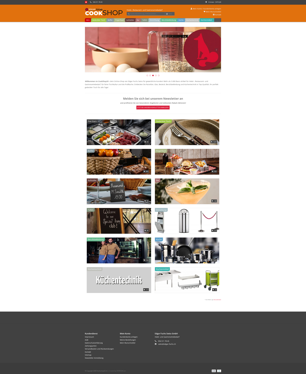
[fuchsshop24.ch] (153, 12)
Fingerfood (119, 20)
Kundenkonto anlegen (129, 337)
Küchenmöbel (206, 20)
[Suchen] (128, 14)
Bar (138, 20)
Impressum (89, 337)
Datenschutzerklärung (94, 343)
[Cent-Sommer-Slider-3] (153, 49)
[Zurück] (89, 49)
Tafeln (144, 20)
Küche (181, 20)
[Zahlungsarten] (213, 371)
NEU (88, 20)
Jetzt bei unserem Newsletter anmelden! (153, 107)
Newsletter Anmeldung (94, 358)
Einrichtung (154, 20)
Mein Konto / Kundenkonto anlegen (206, 9)
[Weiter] (216, 49)
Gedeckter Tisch (98, 20)
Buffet (110, 20)
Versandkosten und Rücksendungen (99, 349)
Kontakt (218, 15)
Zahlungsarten (91, 346)
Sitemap (88, 355)
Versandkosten (217, 299)
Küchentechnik (192, 20)
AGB (86, 340)
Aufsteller (130, 20)
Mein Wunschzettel (213, 12)
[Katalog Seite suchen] (166, 14)
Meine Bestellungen (128, 340)
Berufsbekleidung (169, 20)
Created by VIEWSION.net (117, 371)
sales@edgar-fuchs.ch (167, 344)
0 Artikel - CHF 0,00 (214, 2)
